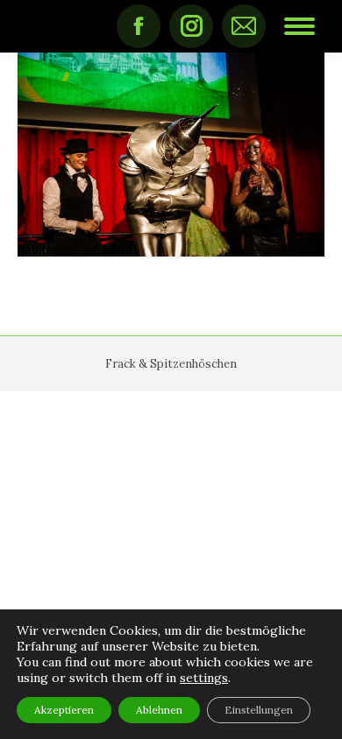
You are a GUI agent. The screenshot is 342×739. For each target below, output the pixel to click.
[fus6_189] (171, 155)
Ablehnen (159, 709)
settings (204, 678)
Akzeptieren (64, 709)
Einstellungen (258, 709)
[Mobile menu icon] (299, 26)
